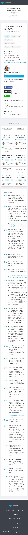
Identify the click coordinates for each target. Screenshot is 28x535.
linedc (20, 139)
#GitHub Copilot (9, 43)
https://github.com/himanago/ (18, 225)
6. (6, 269)
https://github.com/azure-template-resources (17, 416)
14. (7, 388)
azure (7, 139)
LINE (8, 96)
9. (6, 326)
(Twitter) (8, 91)
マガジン (15, 527)
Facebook (9, 87)
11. (7, 359)
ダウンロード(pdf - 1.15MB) (13, 114)
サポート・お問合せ (15, 523)
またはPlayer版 (14, 93)
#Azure (13, 36)
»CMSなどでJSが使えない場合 (16, 100)
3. (6, 230)
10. (7, 346)
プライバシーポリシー (15, 519)
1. (6, 196)
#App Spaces (8, 40)
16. (7, 420)
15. (7, 400)
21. (7, 476)
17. (7, 426)
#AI (19, 36)
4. (6, 255)
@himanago (7, 74)
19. (7, 460)
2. (6, 206)
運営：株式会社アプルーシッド (15, 510)
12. (7, 368)
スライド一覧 (8, 76)
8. (6, 309)
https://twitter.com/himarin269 (18, 223)
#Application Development (12, 47)
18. (7, 445)
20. (7, 469)
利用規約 (15, 514)
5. (6, 262)
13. (7, 380)
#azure (7, 36)
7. (6, 280)
